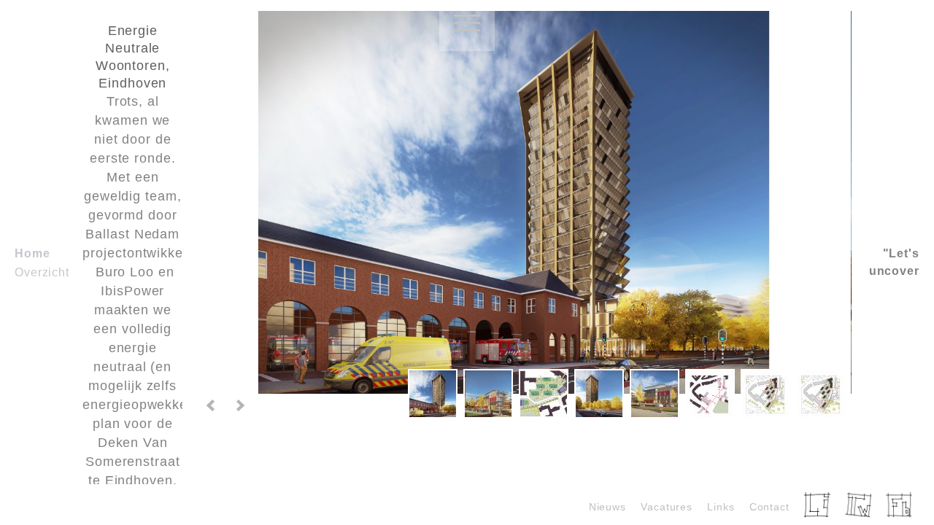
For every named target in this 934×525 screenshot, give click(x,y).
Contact (769, 507)
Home (32, 253)
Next (239, 405)
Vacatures (666, 507)
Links (721, 507)
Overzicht (42, 272)
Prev (211, 405)
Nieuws (607, 507)
